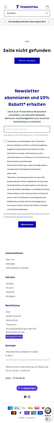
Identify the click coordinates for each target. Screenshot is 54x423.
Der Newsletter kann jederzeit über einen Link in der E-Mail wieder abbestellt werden (26, 215)
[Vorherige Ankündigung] (5, 22)
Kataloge (10, 264)
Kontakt (10, 284)
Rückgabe (10, 296)
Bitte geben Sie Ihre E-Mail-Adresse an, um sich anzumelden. (26, 135)
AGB (8, 312)
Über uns (10, 260)
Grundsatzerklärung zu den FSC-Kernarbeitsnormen (21, 330)
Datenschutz (12, 320)
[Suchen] (47, 13)
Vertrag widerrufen (14, 337)
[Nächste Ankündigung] (49, 22)
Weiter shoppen (27, 61)
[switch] (47, 418)
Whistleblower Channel (17, 268)
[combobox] (27, 13)
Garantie (10, 292)
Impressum (11, 325)
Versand (10, 288)
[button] (5, 7)
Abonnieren (27, 224)
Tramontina (30, 418)
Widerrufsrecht (13, 316)
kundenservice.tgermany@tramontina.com (28, 359)
